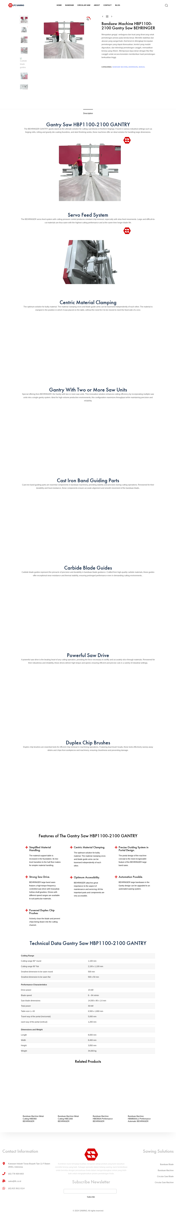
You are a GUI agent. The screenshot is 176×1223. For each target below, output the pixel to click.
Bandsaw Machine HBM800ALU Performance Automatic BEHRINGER (139, 1118)
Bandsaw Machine (120, 67)
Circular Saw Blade (165, 1176)
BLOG (117, 5)
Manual (142, 67)
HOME (59, 5)
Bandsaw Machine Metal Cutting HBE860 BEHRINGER (33, 1118)
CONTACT (107, 5)
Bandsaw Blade (167, 1164)
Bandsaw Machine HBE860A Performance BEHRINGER (103, 1118)
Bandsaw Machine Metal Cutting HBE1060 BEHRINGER (68, 1118)
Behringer (133, 67)
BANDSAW (69, 5)
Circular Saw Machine (164, 1182)
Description (88, 113)
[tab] (88, 113)
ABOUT (97, 5)
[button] (165, 5)
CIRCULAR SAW (83, 5)
